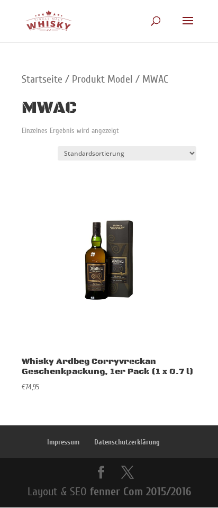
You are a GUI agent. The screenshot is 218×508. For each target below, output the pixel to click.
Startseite (42, 79)
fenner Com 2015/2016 (140, 491)
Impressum (63, 442)
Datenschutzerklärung (127, 442)
